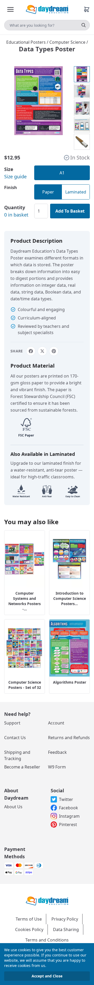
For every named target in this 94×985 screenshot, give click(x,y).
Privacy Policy (64, 919)
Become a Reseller (22, 767)
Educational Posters (26, 42)
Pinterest (68, 824)
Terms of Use (29, 919)
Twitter (66, 799)
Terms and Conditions (47, 940)
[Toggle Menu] (10, 9)
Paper (48, 192)
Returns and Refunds (69, 737)
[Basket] (87, 9)
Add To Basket (70, 211)
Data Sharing (66, 929)
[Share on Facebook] (31, 351)
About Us (13, 807)
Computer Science (67, 42)
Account (56, 723)
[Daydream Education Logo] (47, 900)
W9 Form (57, 767)
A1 (62, 173)
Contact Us (15, 737)
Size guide (15, 176)
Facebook (68, 808)
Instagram (69, 816)
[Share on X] (42, 351)
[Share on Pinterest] (53, 351)
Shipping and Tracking (17, 755)
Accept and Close (47, 975)
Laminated (75, 192)
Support (12, 723)
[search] (83, 25)
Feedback (57, 752)
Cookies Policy (29, 929)
